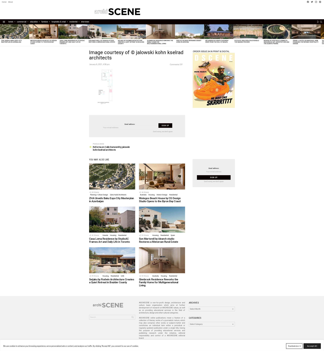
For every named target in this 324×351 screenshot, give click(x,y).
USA (122, 276)
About (10, 2)
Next (322, 35)
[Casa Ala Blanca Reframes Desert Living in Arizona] (189, 31)
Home (4, 2)
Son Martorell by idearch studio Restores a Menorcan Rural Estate (102, 41)
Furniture (44, 22)
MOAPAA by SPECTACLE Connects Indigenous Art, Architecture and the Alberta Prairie (276, 42)
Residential (73, 22)
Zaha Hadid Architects (118, 195)
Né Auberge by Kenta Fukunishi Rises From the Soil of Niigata (216, 41)
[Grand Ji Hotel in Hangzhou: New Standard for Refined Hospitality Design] (306, 31)
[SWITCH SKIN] (318, 22)
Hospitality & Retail (59, 22)
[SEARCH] (321, 22)
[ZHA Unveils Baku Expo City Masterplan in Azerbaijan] (14, 31)
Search (132, 317)
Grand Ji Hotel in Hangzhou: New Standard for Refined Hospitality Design (305, 42)
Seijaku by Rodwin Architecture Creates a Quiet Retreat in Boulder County (131, 42)
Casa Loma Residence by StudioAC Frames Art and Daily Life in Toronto (72, 42)
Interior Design (162, 195)
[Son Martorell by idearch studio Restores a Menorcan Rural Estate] (102, 31)
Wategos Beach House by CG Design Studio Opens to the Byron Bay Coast (43, 42)
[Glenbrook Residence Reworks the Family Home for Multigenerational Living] (160, 31)
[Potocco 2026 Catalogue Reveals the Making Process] (247, 31)
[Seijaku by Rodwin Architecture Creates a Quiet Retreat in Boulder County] (131, 31)
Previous (1, 35)
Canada (105, 235)
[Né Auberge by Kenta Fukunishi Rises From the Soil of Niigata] (218, 31)
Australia (143, 195)
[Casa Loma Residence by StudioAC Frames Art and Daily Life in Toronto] (72, 31)
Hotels (10, 22)
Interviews (85, 22)
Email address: (130, 124)
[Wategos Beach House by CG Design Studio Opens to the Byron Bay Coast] (43, 31)
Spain (173, 235)
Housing (151, 195)
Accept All (312, 346)
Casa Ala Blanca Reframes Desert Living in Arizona (188, 41)
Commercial (21, 22)
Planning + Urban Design (99, 195)
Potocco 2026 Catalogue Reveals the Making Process (247, 41)
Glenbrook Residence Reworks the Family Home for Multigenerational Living (158, 282)
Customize (293, 346)
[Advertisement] (214, 135)
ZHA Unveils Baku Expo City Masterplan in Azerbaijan (11, 41)
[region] (162, 345)
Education (34, 22)
